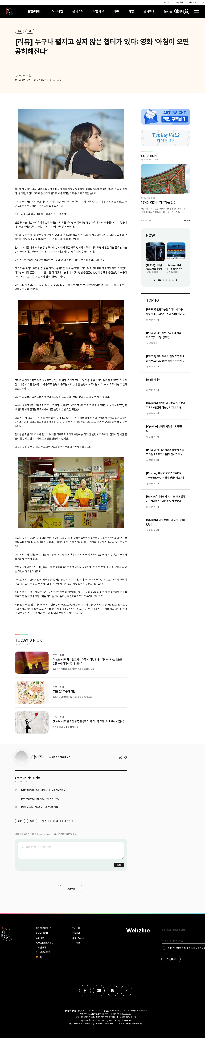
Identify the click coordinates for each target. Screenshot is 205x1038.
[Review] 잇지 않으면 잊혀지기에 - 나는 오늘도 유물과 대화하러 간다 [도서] (176, 267)
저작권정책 (41, 947)
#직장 (55, 821)
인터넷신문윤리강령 (44, 942)
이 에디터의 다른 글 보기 (59, 757)
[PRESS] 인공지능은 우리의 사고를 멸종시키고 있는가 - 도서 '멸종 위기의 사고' (165, 312)
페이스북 (85, 990)
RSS (41, 957)
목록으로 (71, 889)
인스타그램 (112, 990)
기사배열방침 (42, 933)
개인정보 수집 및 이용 (183, 948)
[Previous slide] (154, 280)
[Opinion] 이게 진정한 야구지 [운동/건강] (165, 522)
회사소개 (192, 2)
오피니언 (57, 11)
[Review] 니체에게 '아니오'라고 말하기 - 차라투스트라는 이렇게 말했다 (165, 499)
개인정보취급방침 (44, 928)
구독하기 (171, 959)
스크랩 (50, 80)
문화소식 (77, 11)
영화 (30, 31)
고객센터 (76, 933)
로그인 (166, 2)
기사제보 (76, 942)
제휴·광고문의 (78, 938)
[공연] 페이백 (153, 379)
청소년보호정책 (43, 952)
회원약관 (40, 938)
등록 (119, 865)
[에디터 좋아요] (125, 757)
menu (196, 11)
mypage (186, 11)
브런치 (126, 990)
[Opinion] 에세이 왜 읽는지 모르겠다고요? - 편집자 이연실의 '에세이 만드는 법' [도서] (165, 406)
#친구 (67, 821)
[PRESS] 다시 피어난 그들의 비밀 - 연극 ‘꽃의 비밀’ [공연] (164, 335)
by (21, 75)
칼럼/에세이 (35, 11)
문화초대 (149, 11)
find (177, 11)
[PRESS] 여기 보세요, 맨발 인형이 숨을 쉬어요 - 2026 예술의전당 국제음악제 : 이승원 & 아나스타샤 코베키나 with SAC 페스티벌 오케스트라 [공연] (165, 359)
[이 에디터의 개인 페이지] (30, 75)
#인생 (43, 821)
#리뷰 (20, 821)
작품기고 (98, 11)
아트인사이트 (9, 11)
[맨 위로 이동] (196, 904)
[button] (159, 280)
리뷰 (116, 11)
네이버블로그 (99, 990)
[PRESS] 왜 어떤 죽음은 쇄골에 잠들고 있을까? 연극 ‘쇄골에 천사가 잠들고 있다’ (155, 267)
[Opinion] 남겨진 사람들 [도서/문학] (164, 428)
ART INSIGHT (6, 934)
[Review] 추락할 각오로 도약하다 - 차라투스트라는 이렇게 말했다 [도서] (165, 475)
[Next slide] (176, 280)
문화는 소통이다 (174, 11)
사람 (131, 11)
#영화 (32, 821)
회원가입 (179, 2)
